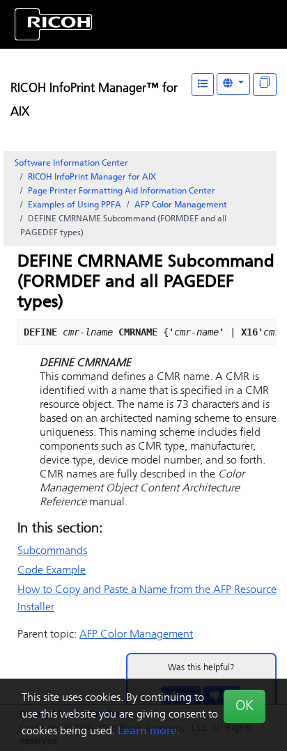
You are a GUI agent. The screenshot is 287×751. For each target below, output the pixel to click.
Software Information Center (71, 163)
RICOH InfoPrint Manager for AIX (92, 177)
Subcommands (52, 551)
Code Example (51, 570)
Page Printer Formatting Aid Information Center (121, 191)
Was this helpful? (201, 667)
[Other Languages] (233, 84)
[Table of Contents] (203, 84)
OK (244, 706)
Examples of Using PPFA (74, 205)
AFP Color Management (180, 205)
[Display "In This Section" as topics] (265, 84)
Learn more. (149, 731)
